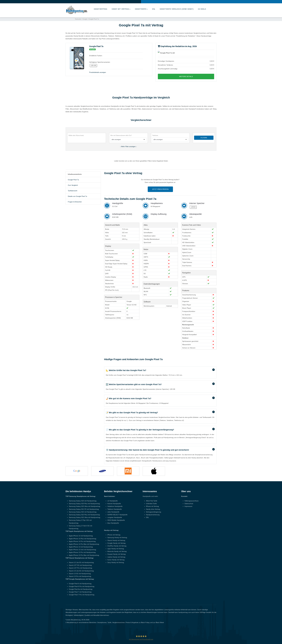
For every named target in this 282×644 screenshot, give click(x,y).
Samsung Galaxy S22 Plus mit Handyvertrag (84, 515)
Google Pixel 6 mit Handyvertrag (80, 583)
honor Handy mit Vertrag (115, 560)
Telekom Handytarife (114, 509)
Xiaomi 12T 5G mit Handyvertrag (80, 565)
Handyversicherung (153, 515)
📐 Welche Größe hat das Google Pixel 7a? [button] (126, 370)
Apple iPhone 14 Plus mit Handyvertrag (82, 538)
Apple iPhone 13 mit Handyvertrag (81, 547)
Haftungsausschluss (192, 501)
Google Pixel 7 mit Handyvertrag (80, 592)
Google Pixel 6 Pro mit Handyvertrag (81, 586)
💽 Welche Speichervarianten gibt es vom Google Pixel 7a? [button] (134, 384)
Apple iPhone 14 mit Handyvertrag (81, 536)
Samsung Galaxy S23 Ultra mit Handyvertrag (84, 506)
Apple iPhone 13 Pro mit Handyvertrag (82, 552)
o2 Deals (202, 9)
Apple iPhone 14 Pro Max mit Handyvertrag (84, 544)
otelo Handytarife (113, 512)
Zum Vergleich (73, 185)
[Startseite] (77, 9)
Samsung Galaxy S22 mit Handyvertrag (82, 512)
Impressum (188, 506)
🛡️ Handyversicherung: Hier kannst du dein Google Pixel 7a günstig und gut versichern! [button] (147, 450)
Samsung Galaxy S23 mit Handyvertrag (82, 501)
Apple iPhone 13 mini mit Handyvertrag (82, 549)
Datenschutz (189, 503)
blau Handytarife (113, 523)
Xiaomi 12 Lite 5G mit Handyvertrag (81, 562)
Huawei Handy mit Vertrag (116, 554)
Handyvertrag (100, 9)
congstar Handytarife (114, 517)
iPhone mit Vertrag (113, 535)
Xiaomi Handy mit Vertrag (116, 540)
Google (85, 19)
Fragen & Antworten (75, 202)
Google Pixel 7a (73, 180)
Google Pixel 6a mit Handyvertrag (80, 589)
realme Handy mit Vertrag (116, 557)
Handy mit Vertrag (120, 9)
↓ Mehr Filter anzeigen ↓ (128, 146)
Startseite (78, 19)
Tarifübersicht (72, 191)
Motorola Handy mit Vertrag (117, 551)
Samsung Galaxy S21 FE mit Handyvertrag (84, 509)
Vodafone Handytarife (114, 506)
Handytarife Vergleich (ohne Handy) (177, 9)
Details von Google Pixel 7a (77, 196)
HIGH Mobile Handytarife (116, 520)
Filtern (204, 138)
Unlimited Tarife (151, 503)
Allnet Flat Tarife (151, 501)
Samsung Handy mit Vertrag (117, 537)
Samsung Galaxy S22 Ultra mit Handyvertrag (84, 517)
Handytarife (140, 9)
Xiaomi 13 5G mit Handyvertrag (80, 573)
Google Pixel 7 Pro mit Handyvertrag (81, 595)
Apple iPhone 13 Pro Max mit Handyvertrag (84, 555)
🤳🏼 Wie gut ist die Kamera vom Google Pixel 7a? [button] (128, 398)
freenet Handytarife (114, 503)
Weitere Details (186, 76)
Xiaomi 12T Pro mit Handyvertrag (80, 568)
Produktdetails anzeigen (97, 72)
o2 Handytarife (112, 501)
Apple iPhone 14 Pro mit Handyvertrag (82, 541)
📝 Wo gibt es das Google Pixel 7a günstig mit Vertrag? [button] (132, 412)
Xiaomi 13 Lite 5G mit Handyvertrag (81, 571)
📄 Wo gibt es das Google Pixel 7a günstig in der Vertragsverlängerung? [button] (140, 430)
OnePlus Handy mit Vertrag (116, 546)
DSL (153, 9)
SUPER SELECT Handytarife (117, 515)
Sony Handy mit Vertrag (115, 562)
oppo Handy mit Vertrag (115, 548)
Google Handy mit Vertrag (116, 543)
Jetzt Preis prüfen (160, 189)
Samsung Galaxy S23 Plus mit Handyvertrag (84, 503)
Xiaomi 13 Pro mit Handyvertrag (80, 576)
